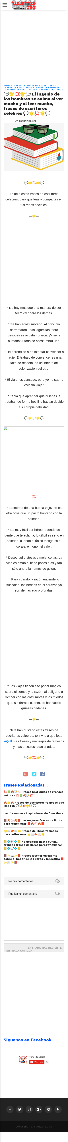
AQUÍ (8, 741)
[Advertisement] (34, 45)
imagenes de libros (50, 90)
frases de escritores (18, 88)
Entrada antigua (19, 950)
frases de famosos (47, 88)
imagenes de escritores (20, 90)
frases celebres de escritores (33, 86)
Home (7, 86)
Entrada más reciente (45, 947)
